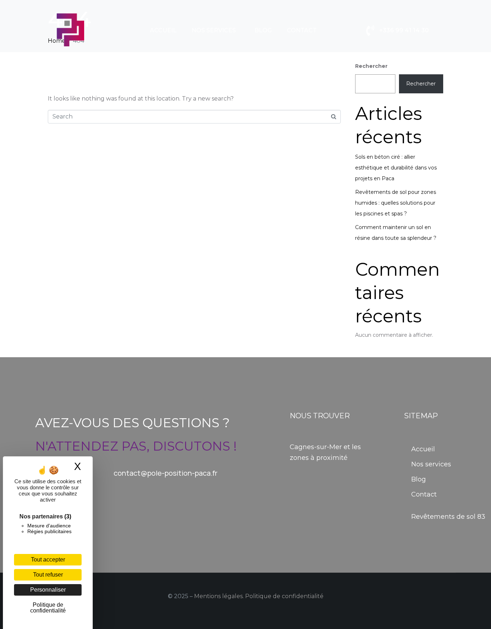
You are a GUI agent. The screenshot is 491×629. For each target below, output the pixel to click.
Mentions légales (218, 596)
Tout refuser (48, 575)
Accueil (163, 30)
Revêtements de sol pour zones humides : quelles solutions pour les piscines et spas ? (395, 203)
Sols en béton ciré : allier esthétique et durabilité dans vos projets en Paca (396, 168)
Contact (302, 30)
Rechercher (371, 66)
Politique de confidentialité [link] (48, 608)
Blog (263, 30)
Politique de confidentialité (284, 596)
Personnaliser (48, 590)
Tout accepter (48, 559)
